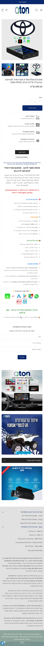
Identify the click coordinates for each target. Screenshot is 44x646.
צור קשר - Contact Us (35, 531)
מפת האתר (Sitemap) (35, 550)
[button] (22, 2)
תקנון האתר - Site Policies (33, 546)
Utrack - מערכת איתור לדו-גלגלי (31, 519)
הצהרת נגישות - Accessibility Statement (29, 542)
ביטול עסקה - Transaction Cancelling (30, 539)
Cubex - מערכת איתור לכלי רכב (32, 516)
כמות (40, 97)
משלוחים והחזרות (22, 157)
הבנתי (22, 642)
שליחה (22, 357)
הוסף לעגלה (32, 108)
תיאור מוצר (22, 152)
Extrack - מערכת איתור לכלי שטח (31, 523)
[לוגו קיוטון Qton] (22, 10)
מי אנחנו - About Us (36, 535)
